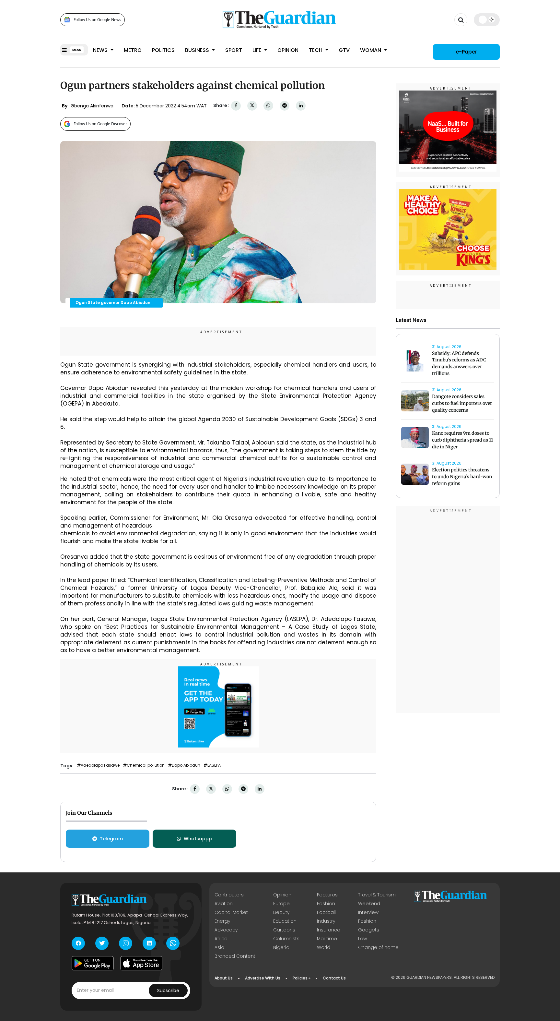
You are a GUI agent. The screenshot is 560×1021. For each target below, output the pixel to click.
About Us (224, 978)
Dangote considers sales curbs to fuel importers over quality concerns (462, 403)
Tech (316, 50)
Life (257, 50)
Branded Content (235, 956)
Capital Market (231, 912)
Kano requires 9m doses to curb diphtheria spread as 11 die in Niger (462, 440)
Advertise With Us (262, 978)
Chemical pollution (146, 765)
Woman (371, 50)
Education (285, 921)
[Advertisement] (447, 610)
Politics (163, 50)
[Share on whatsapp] (268, 105)
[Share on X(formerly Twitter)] (252, 105)
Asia (219, 947)
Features (327, 895)
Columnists (286, 938)
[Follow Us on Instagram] (125, 943)
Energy (222, 921)
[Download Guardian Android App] (93, 963)
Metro (133, 50)
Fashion (326, 903)
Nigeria (281, 947)
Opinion (287, 50)
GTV (344, 50)
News (101, 50)
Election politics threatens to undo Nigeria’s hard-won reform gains (462, 477)
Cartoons (284, 930)
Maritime (327, 938)
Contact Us (334, 978)
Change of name (378, 947)
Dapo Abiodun (186, 765)
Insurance (328, 930)
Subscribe (168, 990)
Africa (221, 938)
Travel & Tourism (377, 895)
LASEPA (214, 765)
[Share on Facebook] (236, 105)
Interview (368, 912)
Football (326, 912)
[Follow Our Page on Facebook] (78, 943)
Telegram (111, 838)
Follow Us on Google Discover (100, 124)
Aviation (224, 903)
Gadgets (368, 930)
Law (362, 938)
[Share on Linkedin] (301, 105)
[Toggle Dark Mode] (486, 19)
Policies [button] (300, 978)
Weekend (369, 903)
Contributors (229, 895)
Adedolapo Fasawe (100, 765)
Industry (326, 921)
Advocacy (226, 930)
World (323, 947)
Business (197, 50)
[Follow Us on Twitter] (102, 943)
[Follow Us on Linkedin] (149, 943)
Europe (281, 903)
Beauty (281, 912)
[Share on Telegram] (284, 105)
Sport (233, 50)
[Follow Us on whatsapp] (173, 943)
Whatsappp (198, 838)
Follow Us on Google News (97, 19)
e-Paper (466, 51)
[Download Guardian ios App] (141, 963)
